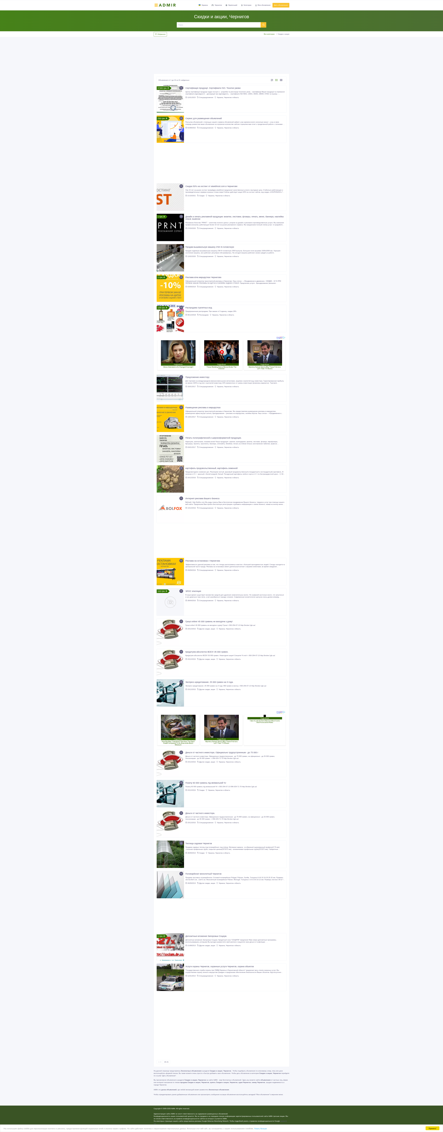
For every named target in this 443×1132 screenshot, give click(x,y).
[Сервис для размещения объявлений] (170, 129)
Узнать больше (260, 1128)
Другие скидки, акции (207, 629)
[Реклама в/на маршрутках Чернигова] (170, 288)
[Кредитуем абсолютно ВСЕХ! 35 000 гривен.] (170, 662)
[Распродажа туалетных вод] (170, 318)
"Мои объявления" (263, 1094)
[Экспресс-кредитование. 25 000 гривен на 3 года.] (170, 693)
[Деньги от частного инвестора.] (170, 824)
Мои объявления (264, 5)
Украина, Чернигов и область (227, 97)
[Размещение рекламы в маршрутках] (170, 418)
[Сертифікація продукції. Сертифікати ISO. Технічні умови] (170, 99)
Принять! (432, 1128)
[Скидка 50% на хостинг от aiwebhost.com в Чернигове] (170, 197)
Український (232, 5)
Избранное (161, 34)
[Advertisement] (221, 55)
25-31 (166, 1062)
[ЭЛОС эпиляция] (170, 602)
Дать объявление (281, 5)
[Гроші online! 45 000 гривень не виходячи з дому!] (170, 632)
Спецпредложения (206, 97)
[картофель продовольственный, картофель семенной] (170, 479)
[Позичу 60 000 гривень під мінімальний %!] (170, 793)
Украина (205, 5)
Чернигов (218, 5)
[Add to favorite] (181, 88)
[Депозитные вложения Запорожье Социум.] (170, 947)
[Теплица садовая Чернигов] (170, 854)
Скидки (202, 196)
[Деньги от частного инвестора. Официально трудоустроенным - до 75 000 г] (170, 763)
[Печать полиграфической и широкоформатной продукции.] (170, 448)
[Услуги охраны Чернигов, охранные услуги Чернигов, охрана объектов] (170, 977)
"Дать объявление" (169, 1076)
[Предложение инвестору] (170, 388)
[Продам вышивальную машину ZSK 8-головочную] (170, 257)
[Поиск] (263, 24)
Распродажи (204, 315)
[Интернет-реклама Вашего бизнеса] (170, 509)
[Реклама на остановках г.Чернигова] (170, 571)
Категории (247, 5)
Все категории (269, 34)
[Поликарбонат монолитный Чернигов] (170, 884)
